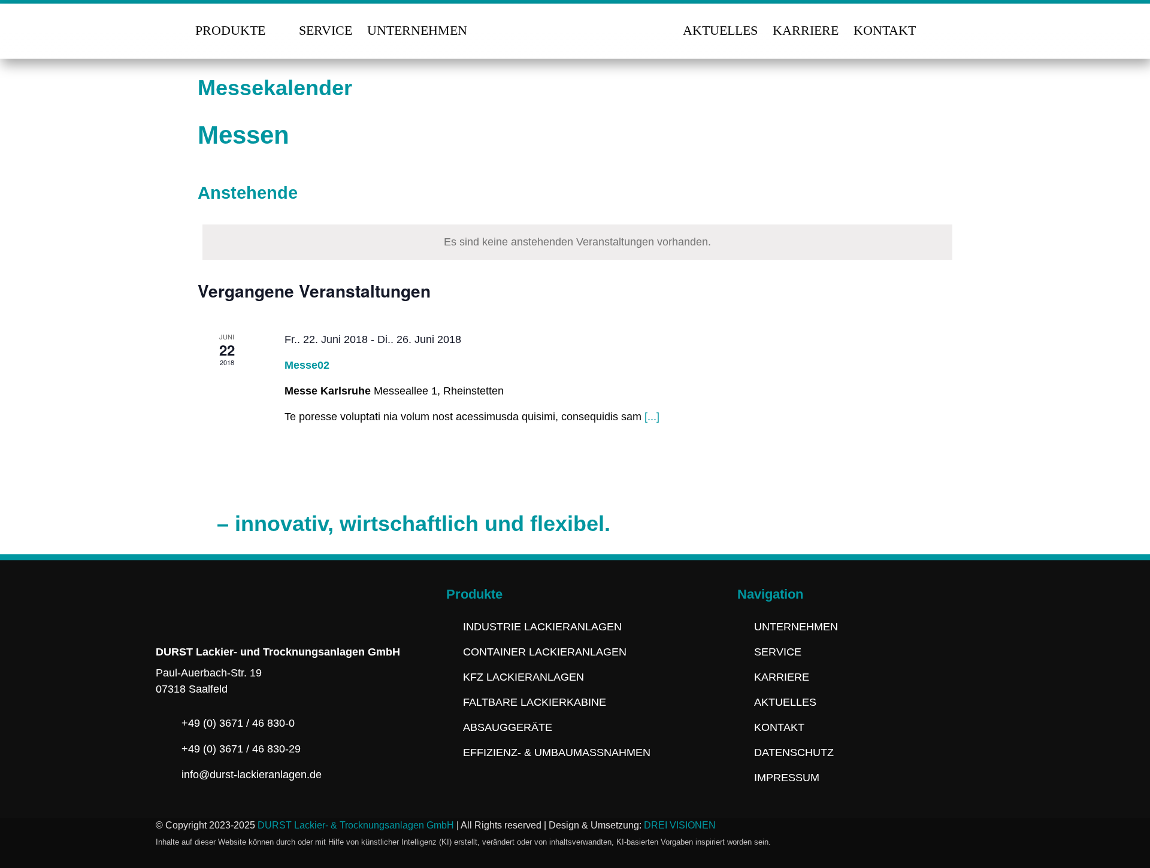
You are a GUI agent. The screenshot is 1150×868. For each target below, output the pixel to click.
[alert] (577, 242)
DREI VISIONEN (680, 825)
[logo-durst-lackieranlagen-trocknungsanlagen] (575, 18)
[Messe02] (836, 390)
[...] (651, 417)
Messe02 (307, 365)
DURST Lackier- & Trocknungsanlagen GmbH (356, 825)
